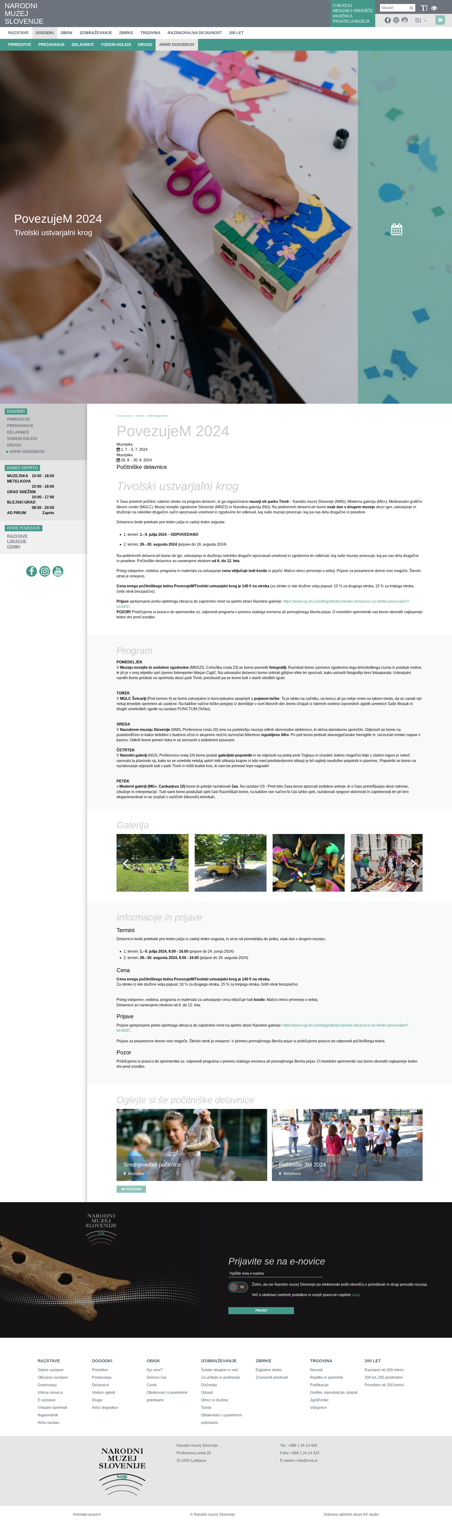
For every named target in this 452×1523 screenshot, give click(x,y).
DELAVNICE (83, 45)
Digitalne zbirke (269, 1370)
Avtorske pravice (87, 1514)
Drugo (97, 1400)
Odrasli (207, 1392)
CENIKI (13, 547)
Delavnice (100, 1385)
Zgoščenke (319, 1400)
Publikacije (319, 1385)
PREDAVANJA (51, 45)
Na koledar (131, 1189)
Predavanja (101, 1377)
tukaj (356, 1295)
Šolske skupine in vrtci (219, 1370)
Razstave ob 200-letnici (384, 1370)
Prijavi (261, 1310)
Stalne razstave (51, 1370)
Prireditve (100, 1370)
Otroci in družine (214, 1400)
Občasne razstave (53, 1377)
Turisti (206, 1408)
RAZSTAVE (17, 536)
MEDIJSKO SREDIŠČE (353, 11)
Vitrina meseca (50, 1392)
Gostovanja (47, 1385)
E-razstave (47, 1400)
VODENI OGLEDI (116, 45)
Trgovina (151, 33)
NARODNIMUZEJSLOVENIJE (24, 13)
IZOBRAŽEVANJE (219, 1360)
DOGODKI (102, 1360)
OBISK (153, 1360)
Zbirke (126, 33)
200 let (236, 33)
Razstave (18, 33)
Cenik (152, 1385)
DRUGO (145, 45)
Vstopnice (318, 1408)
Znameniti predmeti (272, 1377)
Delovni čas (156, 1377)
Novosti (316, 1370)
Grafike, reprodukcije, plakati (334, 1392)
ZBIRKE (263, 1360)
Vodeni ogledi (103, 1392)
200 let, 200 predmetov (384, 1377)
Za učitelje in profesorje (220, 1377)
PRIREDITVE (19, 45)
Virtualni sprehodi (52, 1408)
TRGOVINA (321, 1360)
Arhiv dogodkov (176, 45)
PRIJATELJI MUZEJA (351, 21)
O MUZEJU (342, 6)
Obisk (67, 33)
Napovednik (48, 1415)
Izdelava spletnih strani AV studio (351, 1514)
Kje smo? (154, 1370)
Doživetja (209, 1385)
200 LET (373, 1360)
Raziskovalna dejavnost (195, 33)
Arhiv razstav (48, 1423)
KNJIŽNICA (343, 16)
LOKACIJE (16, 541)
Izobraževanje (96, 33)
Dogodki (45, 33)
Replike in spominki (326, 1377)
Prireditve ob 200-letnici (384, 1385)
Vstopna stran (125, 415)
